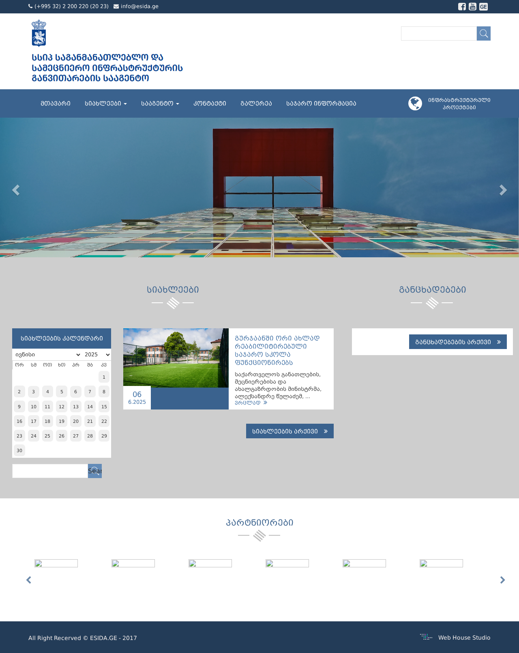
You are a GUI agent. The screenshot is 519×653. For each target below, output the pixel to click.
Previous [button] (28, 580)
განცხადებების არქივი (453, 342)
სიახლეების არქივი (285, 431)
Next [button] (503, 580)
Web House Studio (464, 637)
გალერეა (256, 103)
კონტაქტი (209, 103)
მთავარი (56, 103)
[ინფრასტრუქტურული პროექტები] (418, 107)
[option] (73, 577)
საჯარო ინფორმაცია (321, 103)
